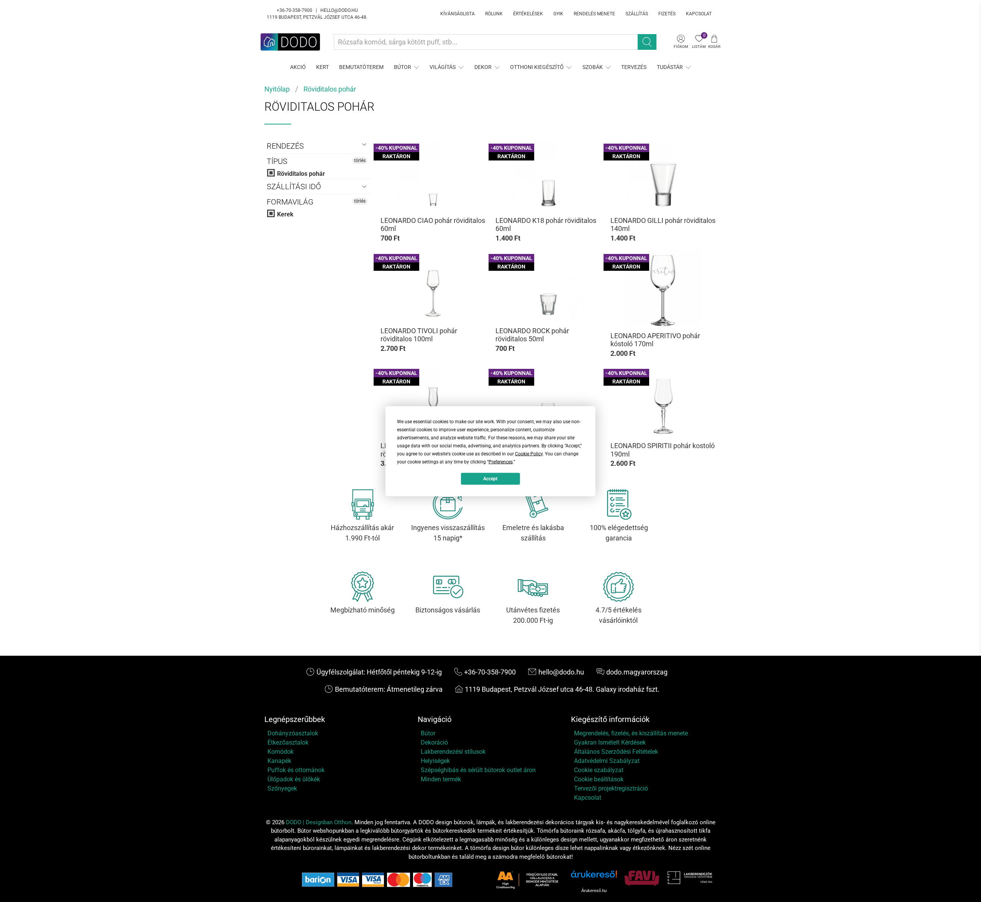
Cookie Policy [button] (529, 453)
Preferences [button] (501, 461)
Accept (490, 478)
